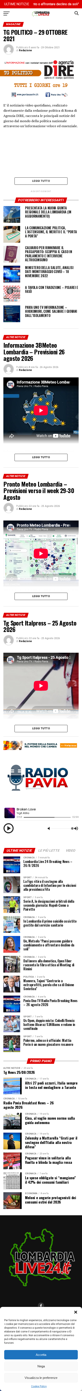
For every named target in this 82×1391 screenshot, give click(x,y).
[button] (76, 1312)
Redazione (25, 50)
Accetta (41, 1354)
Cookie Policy (39, 1386)
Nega (41, 1366)
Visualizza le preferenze (41, 1377)
